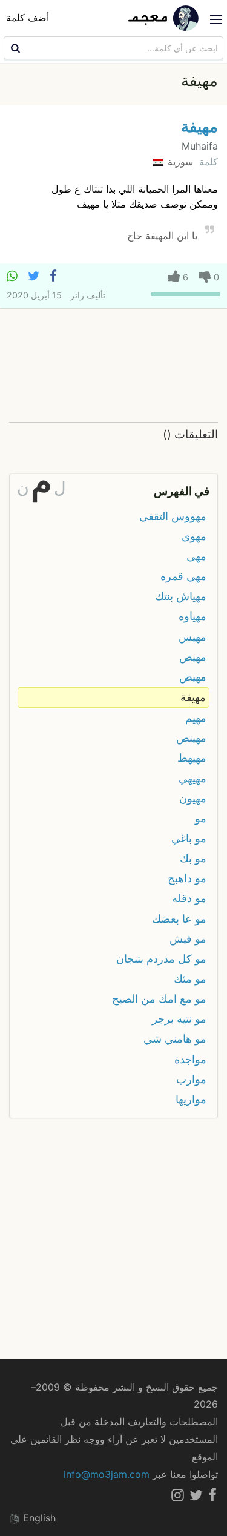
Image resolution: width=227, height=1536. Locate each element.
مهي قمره (183, 576)
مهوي (194, 536)
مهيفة (199, 126)
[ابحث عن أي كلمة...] (14, 48)
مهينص (191, 737)
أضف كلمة (27, 18)
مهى (196, 556)
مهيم (195, 717)
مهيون (192, 798)
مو (200, 818)
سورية (179, 162)
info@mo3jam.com (107, 1474)
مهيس (192, 636)
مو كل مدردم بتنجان (161, 958)
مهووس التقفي (172, 516)
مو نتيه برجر (179, 1018)
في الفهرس (181, 491)
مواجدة (190, 1059)
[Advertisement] (113, 365)
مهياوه (192, 616)
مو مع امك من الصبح (159, 998)
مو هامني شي (174, 1038)
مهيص (192, 656)
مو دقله (189, 898)
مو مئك (190, 978)
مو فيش (187, 938)
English (38, 1518)
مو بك (193, 858)
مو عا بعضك (179, 918)
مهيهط (191, 757)
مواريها (191, 1099)
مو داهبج (187, 878)
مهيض (192, 676)
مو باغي (188, 838)
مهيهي (192, 778)
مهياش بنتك (180, 596)
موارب (191, 1079)
